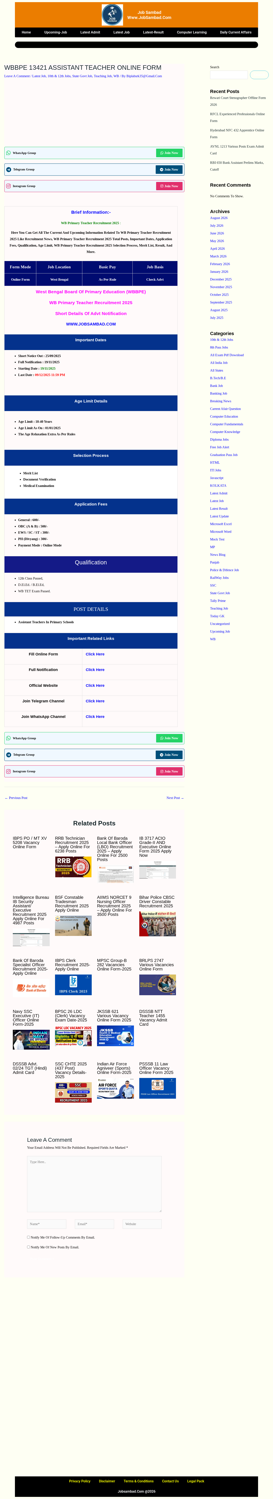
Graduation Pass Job (224, 455)
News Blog (217, 554)
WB (116, 76)
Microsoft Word (220, 531)
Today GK (217, 616)
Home (26, 32)
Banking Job (218, 393)
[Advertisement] (94, 115)
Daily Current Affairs (235, 32)
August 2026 (219, 218)
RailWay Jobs (219, 578)
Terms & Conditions (139, 1481)
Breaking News (220, 401)
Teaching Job (103, 76)
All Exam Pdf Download (227, 355)
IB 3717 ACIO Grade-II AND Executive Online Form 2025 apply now (155, 847)
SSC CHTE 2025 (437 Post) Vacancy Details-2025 (71, 1070)
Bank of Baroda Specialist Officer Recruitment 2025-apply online (30, 967)
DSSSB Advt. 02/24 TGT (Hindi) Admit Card (30, 1068)
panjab (214, 562)
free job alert (219, 447)
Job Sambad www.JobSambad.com (149, 15)
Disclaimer (107, 1481)
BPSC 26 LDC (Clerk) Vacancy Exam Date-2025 (71, 1015)
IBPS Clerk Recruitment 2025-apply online (72, 964)
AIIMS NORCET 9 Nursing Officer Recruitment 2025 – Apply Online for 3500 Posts (114, 906)
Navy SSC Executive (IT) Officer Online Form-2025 (26, 1018)
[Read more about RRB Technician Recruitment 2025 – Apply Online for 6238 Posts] (73, 866)
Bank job (216, 386)
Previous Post (16, 798)
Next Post (175, 798)
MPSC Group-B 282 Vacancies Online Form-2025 (114, 964)
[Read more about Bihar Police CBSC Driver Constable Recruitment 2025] (157, 923)
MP (212, 547)
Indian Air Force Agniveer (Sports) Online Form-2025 (114, 1068)
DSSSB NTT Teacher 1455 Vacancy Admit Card (153, 1018)
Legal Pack (195, 1481)
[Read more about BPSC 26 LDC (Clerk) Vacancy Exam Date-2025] (73, 1035)
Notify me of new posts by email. (55, 1247)
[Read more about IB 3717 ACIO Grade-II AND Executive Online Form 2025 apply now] (157, 869)
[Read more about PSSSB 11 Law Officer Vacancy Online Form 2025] (157, 1088)
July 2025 (216, 318)
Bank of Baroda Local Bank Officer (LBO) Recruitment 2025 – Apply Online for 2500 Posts (115, 849)
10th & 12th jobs (59, 76)
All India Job (219, 363)
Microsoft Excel (221, 524)
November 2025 (221, 287)
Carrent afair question (225, 409)
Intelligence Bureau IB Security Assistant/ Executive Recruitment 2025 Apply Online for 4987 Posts (31, 910)
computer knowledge (225, 432)
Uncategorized (220, 624)
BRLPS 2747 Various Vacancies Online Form (156, 964)
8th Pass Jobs (219, 347)
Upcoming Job (220, 631)
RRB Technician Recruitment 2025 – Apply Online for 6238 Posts (72, 844)
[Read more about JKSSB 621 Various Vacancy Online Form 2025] (115, 1035)
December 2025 (221, 279)
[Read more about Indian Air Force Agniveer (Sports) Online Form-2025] (115, 1088)
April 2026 (217, 248)
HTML (215, 462)
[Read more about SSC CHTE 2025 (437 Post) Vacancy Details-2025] (73, 1092)
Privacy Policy (79, 1481)
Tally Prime (218, 601)
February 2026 (220, 264)
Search (214, 67)
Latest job (121, 32)
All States (216, 370)
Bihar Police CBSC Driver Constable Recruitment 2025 (156, 901)
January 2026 (219, 271)
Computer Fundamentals (226, 424)
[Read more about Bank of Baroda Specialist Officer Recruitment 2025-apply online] (31, 987)
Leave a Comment (17, 76)
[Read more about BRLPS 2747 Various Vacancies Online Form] (157, 984)
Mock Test (217, 539)
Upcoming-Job (55, 32)
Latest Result (219, 508)
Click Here (95, 654)
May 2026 (217, 241)
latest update (219, 516)
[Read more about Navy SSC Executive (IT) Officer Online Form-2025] (31, 1039)
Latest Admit (90, 32)
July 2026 (216, 225)
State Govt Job (82, 76)
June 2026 (217, 233)
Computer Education (224, 416)
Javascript (216, 478)
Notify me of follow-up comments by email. (63, 1237)
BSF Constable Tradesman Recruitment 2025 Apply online (72, 903)
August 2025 (219, 310)
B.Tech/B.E (218, 378)
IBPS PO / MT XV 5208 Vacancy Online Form (30, 842)
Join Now (171, 153)
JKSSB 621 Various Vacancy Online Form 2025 (114, 1015)
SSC (213, 585)
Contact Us (170, 1481)
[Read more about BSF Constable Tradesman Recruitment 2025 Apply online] (73, 925)
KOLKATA (218, 485)
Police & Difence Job (224, 570)
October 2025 (219, 294)
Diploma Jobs (219, 439)
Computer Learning (192, 32)
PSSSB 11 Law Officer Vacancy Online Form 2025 (156, 1068)
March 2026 (218, 256)
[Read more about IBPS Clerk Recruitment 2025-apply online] (73, 984)
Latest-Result (153, 32)
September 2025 (221, 302)
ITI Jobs (215, 470)
